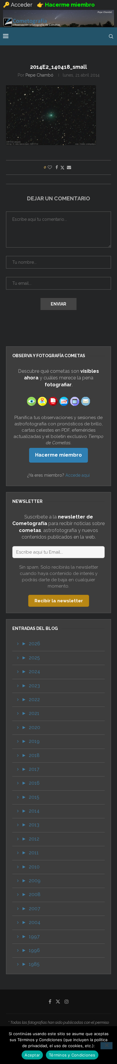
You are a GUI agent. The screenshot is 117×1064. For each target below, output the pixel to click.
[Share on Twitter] (62, 167)
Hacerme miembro (58, 455)
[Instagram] (66, 1002)
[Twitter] (58, 1002)
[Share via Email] (69, 167)
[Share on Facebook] (57, 167)
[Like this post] (50, 167)
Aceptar (32, 1055)
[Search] (111, 36)
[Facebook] (50, 1002)
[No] (106, 1045)
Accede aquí (77, 475)
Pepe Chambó (39, 75)
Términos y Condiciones (72, 1055)
